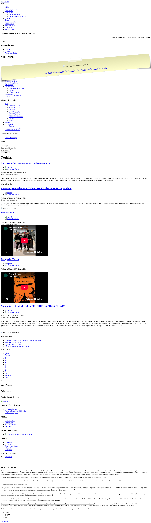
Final (6, 377)
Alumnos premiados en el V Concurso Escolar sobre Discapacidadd (36, 188)
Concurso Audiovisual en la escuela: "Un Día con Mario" (23, 340)
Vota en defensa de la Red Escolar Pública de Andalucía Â (76, 70)
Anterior (7, 355)
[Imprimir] (8, 167)
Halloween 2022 (9, 212)
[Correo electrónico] (12, 169)
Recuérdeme (5, 150)
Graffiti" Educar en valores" (14, 344)
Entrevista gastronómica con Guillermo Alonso (25, 163)
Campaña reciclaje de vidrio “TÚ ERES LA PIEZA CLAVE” (33, 306)
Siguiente (8, 375)
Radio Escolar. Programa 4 (13, 342)
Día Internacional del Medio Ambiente (17, 346)
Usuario (3, 146)
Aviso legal (4, 521)
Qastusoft (8, 457)
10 (6, 373)
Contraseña (5, 148)
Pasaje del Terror (10, 259)
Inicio (7, 353)
